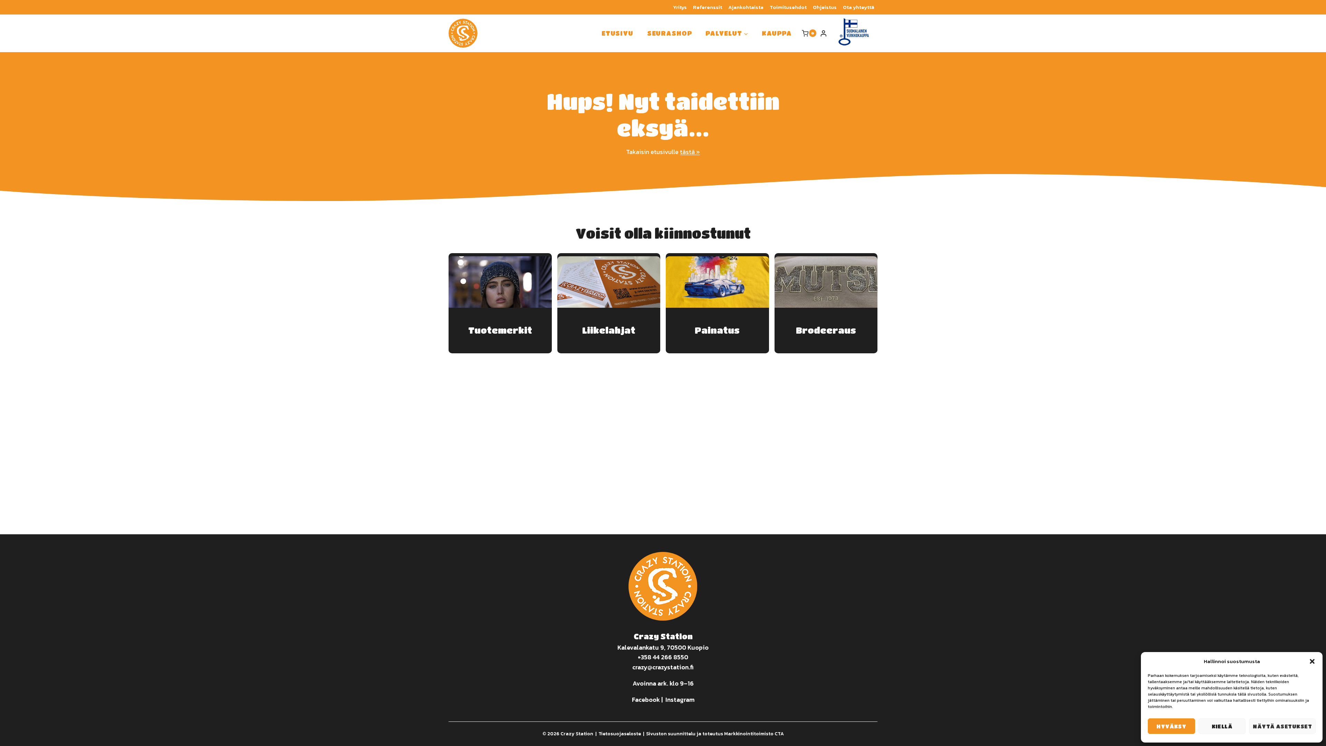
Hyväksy (1171, 726)
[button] (1312, 661)
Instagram (679, 699)
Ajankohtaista (745, 7)
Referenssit (707, 7)
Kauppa (776, 33)
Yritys (680, 7)
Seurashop (669, 33)
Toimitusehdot (788, 7)
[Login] (823, 33)
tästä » (690, 151)
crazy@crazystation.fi (663, 667)
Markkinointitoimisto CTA (754, 733)
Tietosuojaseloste (619, 733)
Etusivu (617, 33)
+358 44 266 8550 (663, 657)
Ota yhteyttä (858, 7)
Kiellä (1222, 726)
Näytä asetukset (1282, 726)
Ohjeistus (825, 7)
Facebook (646, 699)
